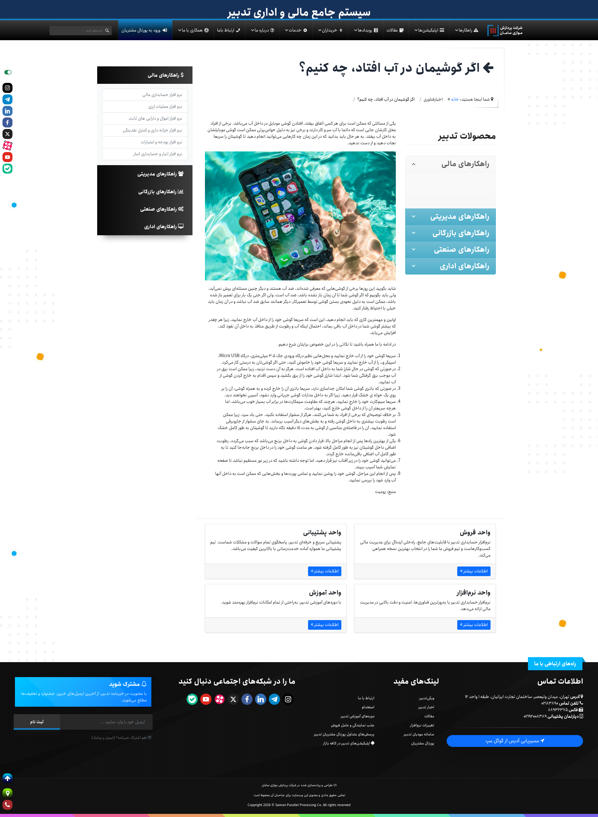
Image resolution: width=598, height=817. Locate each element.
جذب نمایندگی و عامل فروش (352, 725)
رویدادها (365, 30)
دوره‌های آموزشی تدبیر (357, 716)
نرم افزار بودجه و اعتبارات (161, 142)
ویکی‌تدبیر (426, 698)
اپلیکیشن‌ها (428, 30)
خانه (455, 99)
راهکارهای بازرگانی (158, 192)
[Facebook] (7, 122)
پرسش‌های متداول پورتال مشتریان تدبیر (344, 734)
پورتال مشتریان (422, 743)
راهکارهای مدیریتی (157, 174)
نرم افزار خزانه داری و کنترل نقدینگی (152, 130)
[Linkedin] (7, 111)
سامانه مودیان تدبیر (419, 734)
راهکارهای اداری (161, 227)
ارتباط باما (225, 30)
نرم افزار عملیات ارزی (165, 106)
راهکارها (465, 30)
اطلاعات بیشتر (475, 571)
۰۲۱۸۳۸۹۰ (549, 703)
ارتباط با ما (366, 698)
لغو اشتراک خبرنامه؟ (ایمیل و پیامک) (119, 738)
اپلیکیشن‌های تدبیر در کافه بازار (346, 743)
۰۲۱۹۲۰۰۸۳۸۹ (535, 716)
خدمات (295, 30)
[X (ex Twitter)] (7, 134)
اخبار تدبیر (426, 707)
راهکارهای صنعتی (159, 209)
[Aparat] (7, 145)
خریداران (329, 30)
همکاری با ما (192, 30)
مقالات (392, 30)
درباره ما (262, 30)
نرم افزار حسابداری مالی (162, 94)
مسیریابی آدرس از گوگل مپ (513, 741)
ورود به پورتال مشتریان (140, 30)
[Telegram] (7, 99)
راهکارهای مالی (164, 75)
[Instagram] (7, 88)
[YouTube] (7, 157)
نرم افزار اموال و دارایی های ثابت (155, 118)
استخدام (368, 707)
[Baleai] (7, 169)
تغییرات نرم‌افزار (422, 725)
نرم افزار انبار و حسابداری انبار (158, 153)
